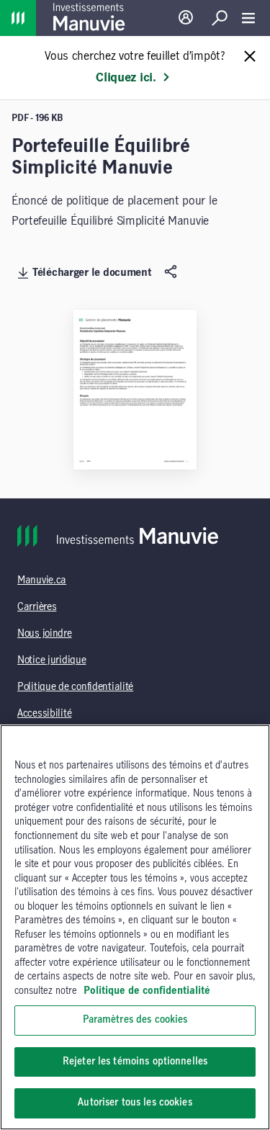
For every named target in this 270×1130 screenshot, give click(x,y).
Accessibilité (44, 714)
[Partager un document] (172, 272)
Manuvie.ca (41, 580)
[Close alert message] (249, 57)
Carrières (36, 607)
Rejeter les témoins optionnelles (135, 1062)
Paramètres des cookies (135, 1020)
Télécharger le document (92, 273)
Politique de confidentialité (75, 687)
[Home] (18, 18)
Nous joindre (44, 634)
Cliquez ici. (126, 78)
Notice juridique (51, 660)
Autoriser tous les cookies (135, 1103)
